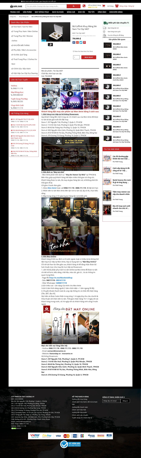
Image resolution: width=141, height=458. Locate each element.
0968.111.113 (17, 106)
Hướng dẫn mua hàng (79, 399)
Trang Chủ (15, 12)
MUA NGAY (89, 57)
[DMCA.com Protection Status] (16, 428)
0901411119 (60, 280)
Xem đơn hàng (116, 12)
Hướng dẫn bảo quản (79, 412)
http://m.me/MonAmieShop (60, 278)
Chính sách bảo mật (79, 410)
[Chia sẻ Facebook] (73, 42)
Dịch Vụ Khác (58, 12)
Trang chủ (13, 16)
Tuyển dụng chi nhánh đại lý (82, 418)
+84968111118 (61, 283)
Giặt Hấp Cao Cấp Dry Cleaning (25, 73)
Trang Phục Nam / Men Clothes (25, 31)
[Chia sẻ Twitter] (80, 42)
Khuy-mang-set (23, 16)
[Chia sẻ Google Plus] (77, 42)
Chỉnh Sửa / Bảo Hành (22, 68)
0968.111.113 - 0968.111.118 (22, 120)
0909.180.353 (19, 100)
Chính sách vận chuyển (80, 415)
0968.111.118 (17, 87)
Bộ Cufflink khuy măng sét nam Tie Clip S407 (46, 16)
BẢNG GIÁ (71, 12)
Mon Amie (52, 188)
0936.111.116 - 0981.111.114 (23, 131)
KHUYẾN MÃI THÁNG (21, 45)
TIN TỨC (91, 12)
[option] (50, 45)
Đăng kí (125, 401)
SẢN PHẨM (27, 12)
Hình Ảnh (102, 12)
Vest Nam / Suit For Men (22, 27)
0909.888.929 (17, 93)
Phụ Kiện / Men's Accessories (24, 50)
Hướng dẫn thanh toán (80, 407)
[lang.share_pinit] (84, 42)
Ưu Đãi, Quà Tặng (20, 55)
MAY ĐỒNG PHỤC (42, 12)
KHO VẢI (81, 12)
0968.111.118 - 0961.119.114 (23, 126)
